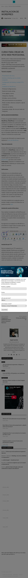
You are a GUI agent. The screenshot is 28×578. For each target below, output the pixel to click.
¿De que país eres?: (6, 298)
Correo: (3, 292)
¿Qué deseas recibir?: (6, 303)
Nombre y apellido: (6, 286)
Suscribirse (4, 309)
